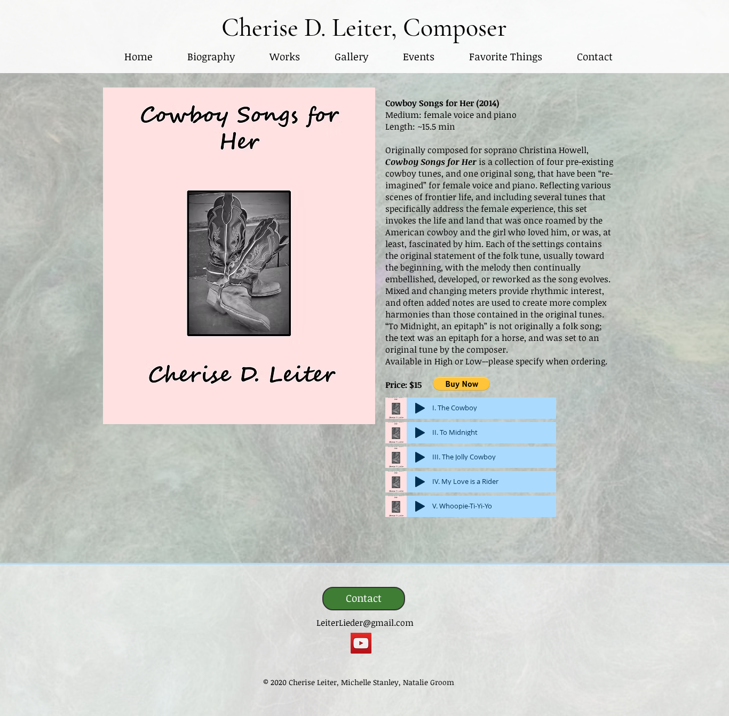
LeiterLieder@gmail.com (365, 623)
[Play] (420, 408)
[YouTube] (361, 643)
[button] (284, 57)
